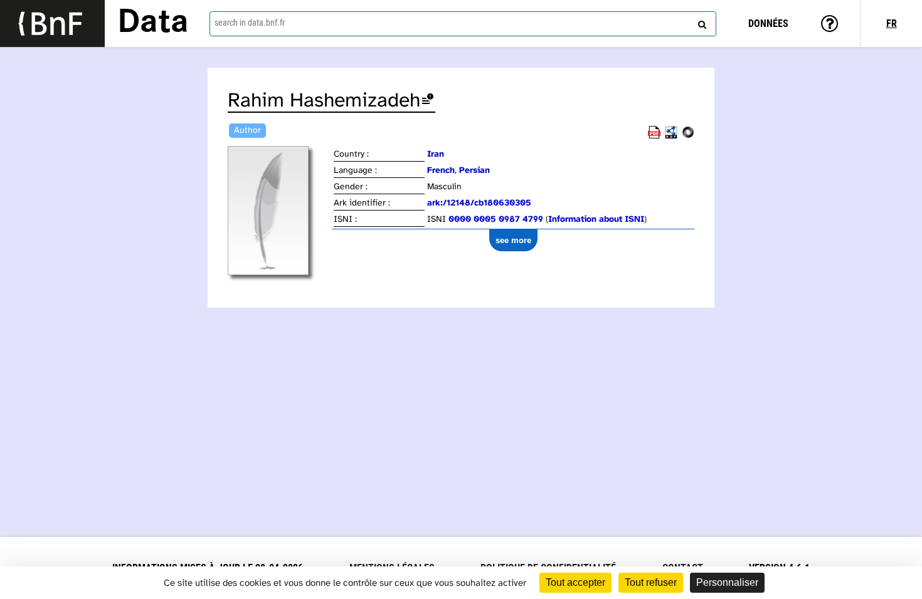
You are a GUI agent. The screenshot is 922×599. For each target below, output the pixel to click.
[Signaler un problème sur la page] (427, 101)
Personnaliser (727, 582)
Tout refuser (651, 582)
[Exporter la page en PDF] (654, 136)
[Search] (700, 22)
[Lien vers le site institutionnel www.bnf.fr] (52, 23)
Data (153, 23)
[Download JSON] (688, 136)
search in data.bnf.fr (250, 23)
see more (513, 240)
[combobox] (463, 23)
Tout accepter (575, 582)
